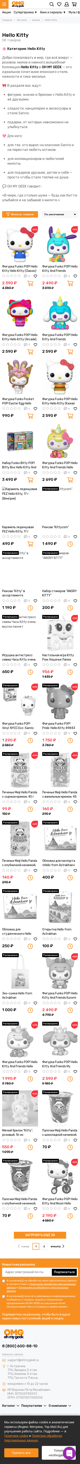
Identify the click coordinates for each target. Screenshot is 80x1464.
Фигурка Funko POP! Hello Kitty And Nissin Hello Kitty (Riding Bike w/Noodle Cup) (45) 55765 (60, 1201)
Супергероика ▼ (25, 12)
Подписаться (64, 1272)
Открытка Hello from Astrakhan (56, 932)
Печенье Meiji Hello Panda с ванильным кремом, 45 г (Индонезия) (59, 795)
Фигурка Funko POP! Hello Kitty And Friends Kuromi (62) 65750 (60, 996)
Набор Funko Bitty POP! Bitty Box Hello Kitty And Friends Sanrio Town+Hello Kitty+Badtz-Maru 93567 (20, 465)
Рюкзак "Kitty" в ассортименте (13, 593)
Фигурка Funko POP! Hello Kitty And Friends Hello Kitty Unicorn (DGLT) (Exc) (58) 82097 (60, 465)
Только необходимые (59, 1452)
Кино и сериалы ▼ (53, 12)
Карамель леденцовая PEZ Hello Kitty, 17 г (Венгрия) (18, 529)
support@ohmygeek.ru (23, 1360)
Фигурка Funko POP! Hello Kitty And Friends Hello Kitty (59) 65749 (20, 1064)
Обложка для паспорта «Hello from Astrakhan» (58, 863)
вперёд (56, 1246)
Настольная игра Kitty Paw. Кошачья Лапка (58, 657)
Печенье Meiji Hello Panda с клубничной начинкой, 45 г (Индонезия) (19, 863)
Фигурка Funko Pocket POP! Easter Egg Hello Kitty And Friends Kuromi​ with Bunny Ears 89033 (19, 401)
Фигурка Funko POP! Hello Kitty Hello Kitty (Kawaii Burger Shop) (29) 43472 (60, 401)
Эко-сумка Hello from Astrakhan (17, 996)
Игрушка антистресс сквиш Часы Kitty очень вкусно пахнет (19, 657)
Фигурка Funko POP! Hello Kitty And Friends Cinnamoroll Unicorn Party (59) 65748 (60, 337)
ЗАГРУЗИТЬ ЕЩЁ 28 (40, 1235)
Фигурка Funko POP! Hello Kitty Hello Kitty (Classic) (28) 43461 (20, 269)
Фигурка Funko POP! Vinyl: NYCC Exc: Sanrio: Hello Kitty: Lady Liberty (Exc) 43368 (18, 726)
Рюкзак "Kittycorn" (55, 527)
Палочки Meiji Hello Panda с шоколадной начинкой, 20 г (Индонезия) (59, 1133)
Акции (6, 12)
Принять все (21, 1453)
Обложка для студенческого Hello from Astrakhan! (16, 932)
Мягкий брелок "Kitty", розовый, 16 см (17, 1133)
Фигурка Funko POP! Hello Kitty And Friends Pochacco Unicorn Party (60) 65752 (60, 269)
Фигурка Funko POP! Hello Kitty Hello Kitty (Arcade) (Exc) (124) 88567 (20, 337)
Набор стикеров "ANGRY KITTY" (59, 593)
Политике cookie (16, 1436)
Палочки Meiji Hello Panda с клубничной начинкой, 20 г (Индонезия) (19, 1201)
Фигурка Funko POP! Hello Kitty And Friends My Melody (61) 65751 (60, 1064)
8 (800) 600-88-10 (20, 1346)
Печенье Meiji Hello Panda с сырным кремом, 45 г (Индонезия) (19, 795)
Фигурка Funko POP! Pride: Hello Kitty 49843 (58, 726)
